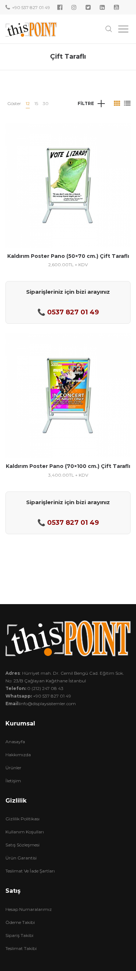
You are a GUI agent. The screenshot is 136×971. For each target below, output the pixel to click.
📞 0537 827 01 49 (68, 312)
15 (36, 103)
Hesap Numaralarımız (28, 909)
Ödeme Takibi (20, 922)
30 (46, 103)
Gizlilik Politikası (22, 818)
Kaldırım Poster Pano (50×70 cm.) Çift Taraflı (68, 256)
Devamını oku (68, 208)
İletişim (13, 780)
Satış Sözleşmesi (22, 844)
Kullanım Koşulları (24, 831)
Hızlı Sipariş (68, 181)
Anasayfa (15, 741)
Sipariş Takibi (19, 935)
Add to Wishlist (119, 133)
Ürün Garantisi (21, 858)
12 (28, 103)
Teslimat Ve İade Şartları (30, 871)
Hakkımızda (18, 754)
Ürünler (13, 767)
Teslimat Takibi (21, 948)
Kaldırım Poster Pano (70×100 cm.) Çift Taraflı (68, 466)
